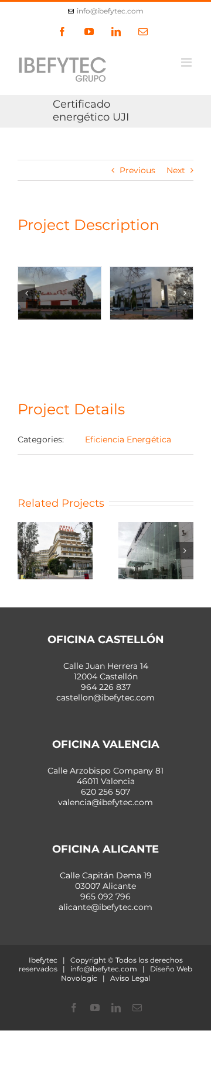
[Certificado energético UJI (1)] (59, 293)
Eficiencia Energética (128, 439)
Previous (137, 170)
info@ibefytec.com (110, 10)
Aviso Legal (130, 978)
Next (175, 170)
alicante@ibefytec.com (105, 907)
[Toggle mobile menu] (187, 62)
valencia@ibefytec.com (105, 802)
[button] (26, 293)
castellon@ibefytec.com (105, 697)
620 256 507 (105, 791)
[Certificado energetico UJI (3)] (151, 293)
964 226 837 (106, 687)
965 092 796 (105, 896)
